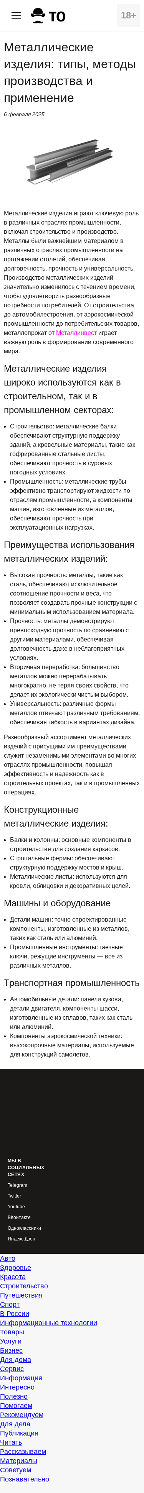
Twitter (14, 1196)
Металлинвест (76, 333)
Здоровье (15, 1268)
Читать (11, 1442)
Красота (13, 1277)
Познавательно (24, 1479)
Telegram (17, 1185)
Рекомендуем (21, 1415)
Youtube (16, 1206)
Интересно (17, 1387)
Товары (12, 1332)
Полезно (14, 1396)
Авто (7, 1258)
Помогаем (16, 1405)
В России (14, 1313)
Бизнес (11, 1350)
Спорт (10, 1304)
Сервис (12, 1369)
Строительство (24, 1286)
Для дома (15, 1359)
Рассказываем (23, 1451)
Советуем (15, 1470)
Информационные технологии (48, 1323)
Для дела (15, 1424)
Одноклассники (24, 1228)
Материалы (18, 1461)
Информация (21, 1378)
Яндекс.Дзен (21, 1239)
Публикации (19, 1433)
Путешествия (21, 1295)
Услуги (11, 1341)
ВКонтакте (19, 1217)
